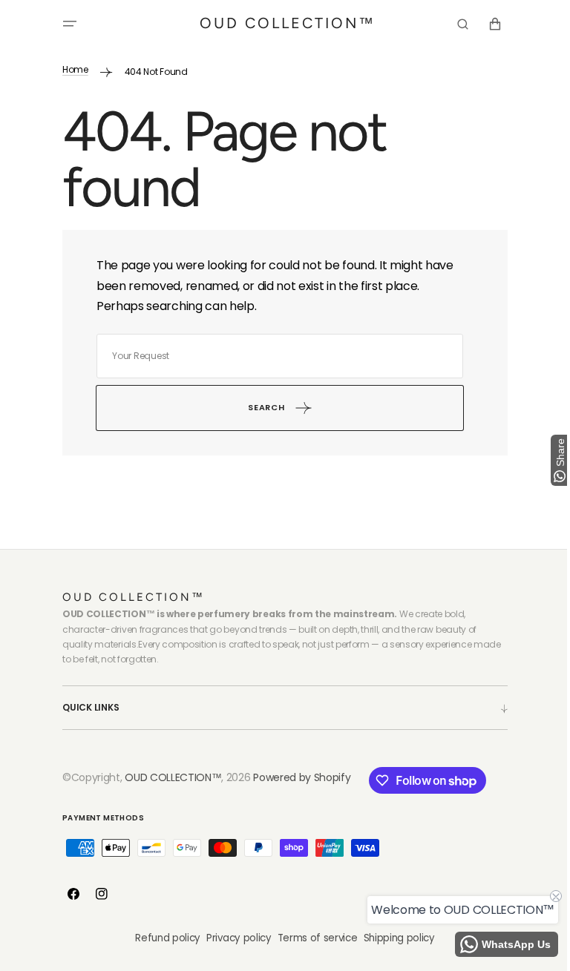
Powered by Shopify (296, 777)
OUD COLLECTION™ (167, 777)
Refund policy (162, 938)
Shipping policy (393, 938)
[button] (64, 23)
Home (70, 69)
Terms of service (312, 938)
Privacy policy (233, 938)
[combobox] (274, 356)
